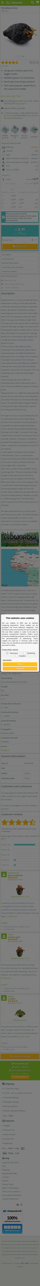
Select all (20, 668)
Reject (20, 664)
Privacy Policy (7, 650)
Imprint (15, 650)
